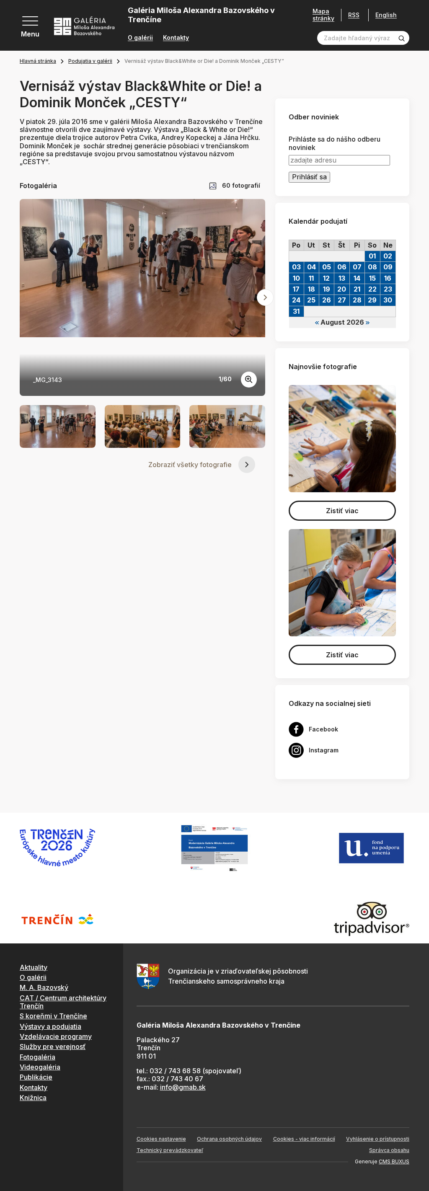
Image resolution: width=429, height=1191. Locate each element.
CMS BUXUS (394, 1161)
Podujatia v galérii (90, 61)
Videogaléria (40, 1067)
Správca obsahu (389, 1150)
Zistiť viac (342, 510)
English (386, 15)
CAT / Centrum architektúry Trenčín (63, 1002)
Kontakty (176, 37)
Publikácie (36, 1077)
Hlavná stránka (38, 61)
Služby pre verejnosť (52, 1046)
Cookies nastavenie (161, 1139)
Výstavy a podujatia (50, 1026)
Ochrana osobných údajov (229, 1139)
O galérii (140, 37)
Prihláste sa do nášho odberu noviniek (334, 143)
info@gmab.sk (183, 1087)
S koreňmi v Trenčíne (53, 1016)
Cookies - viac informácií (304, 1139)
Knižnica (33, 1097)
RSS (353, 14)
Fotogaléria (37, 1057)
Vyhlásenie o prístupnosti (377, 1139)
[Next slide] (265, 297)
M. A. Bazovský (44, 987)
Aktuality (33, 967)
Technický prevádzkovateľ (170, 1150)
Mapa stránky (323, 15)
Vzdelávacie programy (56, 1036)
